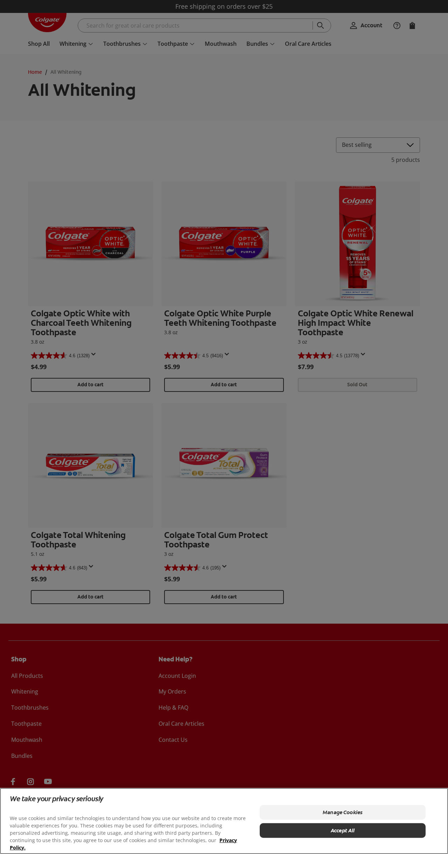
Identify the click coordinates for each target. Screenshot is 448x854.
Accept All (343, 830)
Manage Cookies (343, 812)
